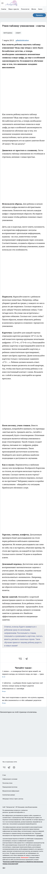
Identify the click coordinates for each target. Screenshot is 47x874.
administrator (22, 40)
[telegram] (27, 658)
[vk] (20, 658)
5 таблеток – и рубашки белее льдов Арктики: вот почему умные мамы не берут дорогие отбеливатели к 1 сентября (22, 687)
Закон (40, 9)
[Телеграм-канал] (9, 767)
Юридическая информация (11, 791)
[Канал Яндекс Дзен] (14, 767)
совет (18, 32)
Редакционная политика (10, 787)
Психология (25, 9)
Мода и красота (13, 9)
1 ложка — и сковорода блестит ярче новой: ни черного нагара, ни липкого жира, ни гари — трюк (23, 674)
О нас (4, 775)
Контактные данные (9, 795)
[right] (45, 9)
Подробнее (39, 835)
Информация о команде (10, 779)
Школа (33, 9)
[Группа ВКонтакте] (4, 767)
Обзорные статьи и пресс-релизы (13, 799)
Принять (39, 15)
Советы (3, 9)
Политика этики (7, 783)
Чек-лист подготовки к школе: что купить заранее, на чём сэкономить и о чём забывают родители (23, 700)
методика (7, 32)
